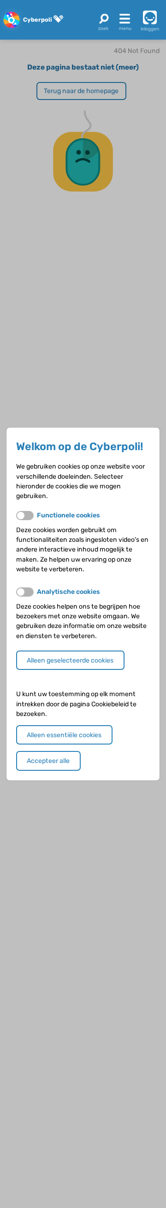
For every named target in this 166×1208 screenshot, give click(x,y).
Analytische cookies (68, 592)
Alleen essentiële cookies (64, 735)
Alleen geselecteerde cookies (70, 660)
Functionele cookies (68, 515)
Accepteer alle (48, 761)
